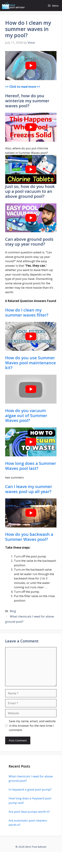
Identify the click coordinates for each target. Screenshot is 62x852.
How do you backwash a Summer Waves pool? (29, 536)
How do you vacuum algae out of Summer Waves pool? (26, 415)
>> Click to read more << (22, 87)
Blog (13, 611)
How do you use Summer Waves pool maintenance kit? (30, 363)
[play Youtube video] (30, 65)
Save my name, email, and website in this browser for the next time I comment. (32, 725)
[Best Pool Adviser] (13, 5)
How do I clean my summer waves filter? (26, 312)
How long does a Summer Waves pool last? (30, 465)
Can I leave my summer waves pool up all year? (28, 489)
